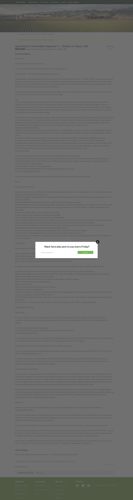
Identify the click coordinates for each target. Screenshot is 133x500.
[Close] (97, 242)
